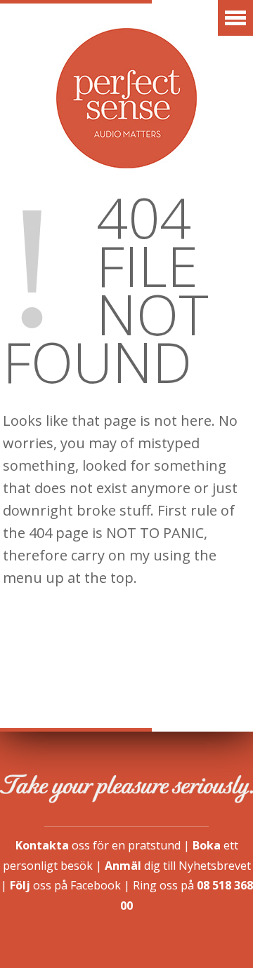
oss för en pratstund (98, 845)
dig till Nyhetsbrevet (178, 865)
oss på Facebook (65, 885)
